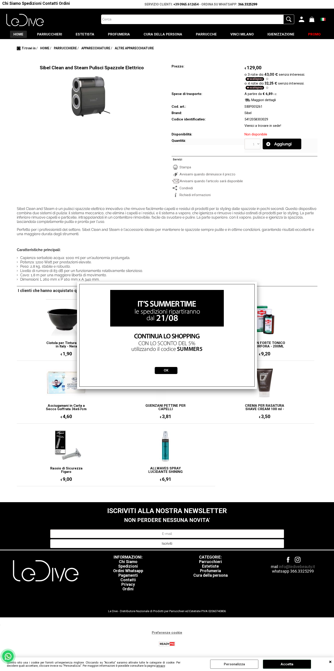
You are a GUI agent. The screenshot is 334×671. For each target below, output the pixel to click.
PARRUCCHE (206, 34)
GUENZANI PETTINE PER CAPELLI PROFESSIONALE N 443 (165, 407)
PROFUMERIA (119, 34)
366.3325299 (247, 4)
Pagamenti (128, 575)
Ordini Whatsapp (128, 571)
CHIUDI (330, 662)
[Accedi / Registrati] (303, 19)
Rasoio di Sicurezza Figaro (66, 470)
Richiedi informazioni (195, 195)
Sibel (248, 113)
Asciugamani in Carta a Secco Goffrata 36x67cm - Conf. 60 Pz (66, 407)
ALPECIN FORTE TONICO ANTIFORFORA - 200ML (264, 344)
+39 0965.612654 (186, 4)
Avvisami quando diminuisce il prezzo (207, 174)
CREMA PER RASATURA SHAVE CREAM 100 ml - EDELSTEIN (264, 407)
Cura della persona (210, 575)
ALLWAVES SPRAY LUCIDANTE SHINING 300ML (165, 470)
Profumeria (210, 571)
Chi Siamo (11, 3)
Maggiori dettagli (263, 100)
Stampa (185, 167)
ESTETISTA (85, 34)
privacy (160, 665)
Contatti (50, 3)
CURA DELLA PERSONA (163, 34)
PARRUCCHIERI (49, 34)
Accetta (287, 664)
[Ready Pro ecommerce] (167, 644)
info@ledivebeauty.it (297, 566)
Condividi (186, 188)
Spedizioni (32, 3)
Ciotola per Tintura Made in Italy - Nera (66, 344)
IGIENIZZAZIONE (280, 34)
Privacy (128, 584)
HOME (18, 34)
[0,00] (313, 19)
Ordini (64, 3)
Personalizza (234, 664)
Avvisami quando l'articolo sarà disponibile (211, 181)
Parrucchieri (210, 561)
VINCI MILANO (242, 34)
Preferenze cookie (167, 633)
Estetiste (210, 566)
